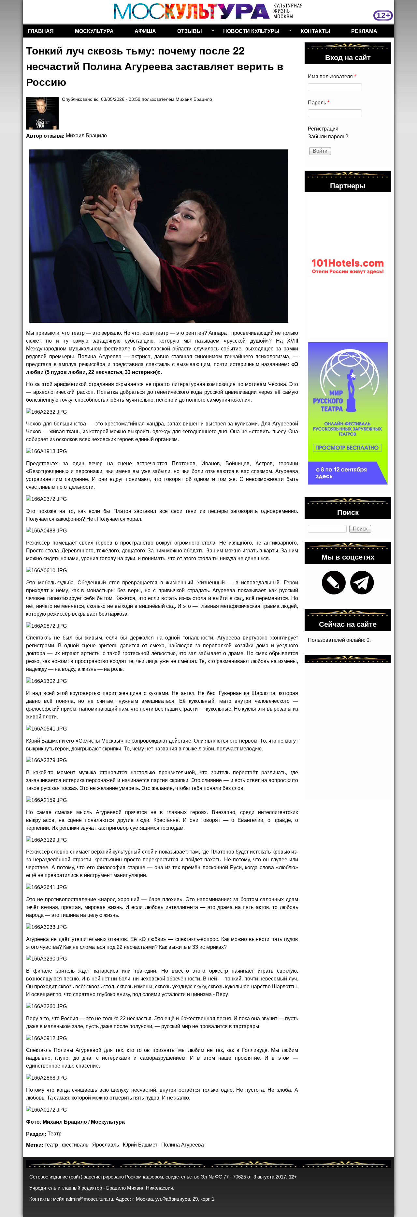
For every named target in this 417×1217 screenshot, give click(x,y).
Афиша (145, 31)
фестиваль (75, 1145)
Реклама (364, 31)
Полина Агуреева (182, 1145)
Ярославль (105, 1145)
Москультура (94, 31)
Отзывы (187, 32)
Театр (55, 1133)
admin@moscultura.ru (89, 1199)
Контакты (315, 31)
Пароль (318, 102)
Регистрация (323, 128)
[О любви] (159, 236)
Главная (41, 31)
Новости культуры (249, 32)
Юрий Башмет (140, 1145)
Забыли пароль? (328, 136)
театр (51, 1145)
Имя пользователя (332, 76)
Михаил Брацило (86, 135)
